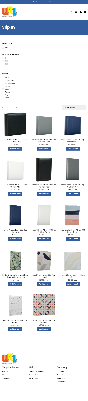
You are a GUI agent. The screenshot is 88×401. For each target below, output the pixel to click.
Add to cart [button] (15, 148)
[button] (76, 12)
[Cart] (85, 11)
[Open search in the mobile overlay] (71, 12)
